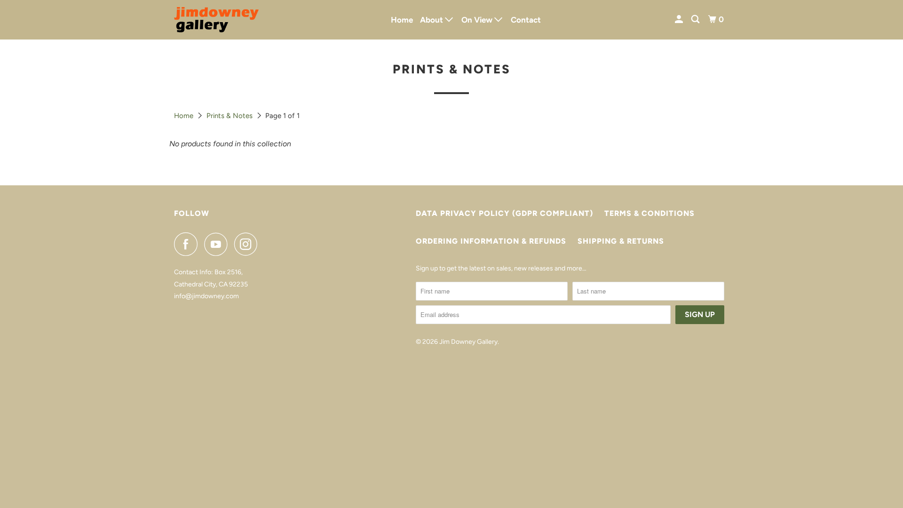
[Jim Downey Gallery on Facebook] (188, 244)
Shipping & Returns (621, 241)
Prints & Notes (229, 115)
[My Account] (679, 19)
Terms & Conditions (649, 213)
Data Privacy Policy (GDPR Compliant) (504, 213)
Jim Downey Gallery (468, 342)
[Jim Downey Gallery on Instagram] (248, 244)
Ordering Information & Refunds (491, 241)
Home (402, 19)
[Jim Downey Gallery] (216, 20)
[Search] (696, 19)
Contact (526, 19)
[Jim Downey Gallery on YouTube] (218, 244)
